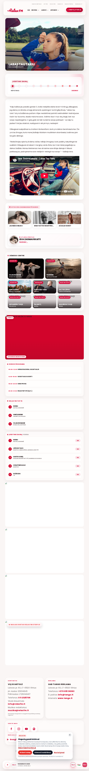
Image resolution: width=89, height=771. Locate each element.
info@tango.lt (65, 694)
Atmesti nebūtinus (43, 752)
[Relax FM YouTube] (26, 729)
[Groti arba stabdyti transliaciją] (7, 764)
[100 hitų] (79, 764)
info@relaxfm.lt (16, 704)
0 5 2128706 (24, 697)
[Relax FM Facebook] (11, 729)
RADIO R (60, 4)
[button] (74, 10)
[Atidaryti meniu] (28, 10)
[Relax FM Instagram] (19, 729)
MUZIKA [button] (34, 10)
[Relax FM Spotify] (34, 729)
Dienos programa (17, 364)
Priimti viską (25, 752)
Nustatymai (59, 752)
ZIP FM (46, 4)
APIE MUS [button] (53, 10)
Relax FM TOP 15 (15, 401)
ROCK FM (52, 4)
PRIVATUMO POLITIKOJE (27, 748)
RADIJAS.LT (78, 4)
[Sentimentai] (84, 764)
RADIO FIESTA (69, 4)
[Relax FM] (73, 764)
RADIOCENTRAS (37, 4)
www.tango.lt (65, 698)
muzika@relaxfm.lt (18, 710)
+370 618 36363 (66, 691)
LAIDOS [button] (43, 10)
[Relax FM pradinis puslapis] (15, 10)
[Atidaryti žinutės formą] (44, 504)
